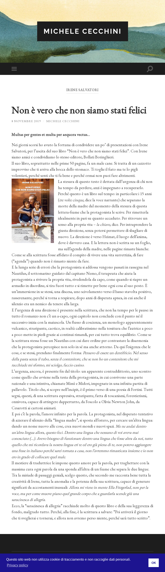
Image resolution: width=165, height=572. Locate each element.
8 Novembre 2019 (26, 121)
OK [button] (153, 562)
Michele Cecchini (83, 31)
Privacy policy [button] (17, 565)
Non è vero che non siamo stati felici (79, 110)
